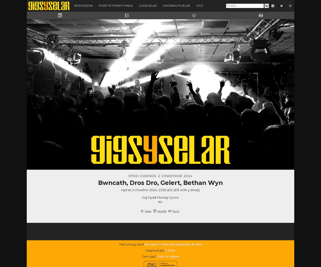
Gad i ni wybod (168, 256)
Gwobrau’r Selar (176, 5)
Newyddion (83, 5)
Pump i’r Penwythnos (116, 5)
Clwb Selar (148, 5)
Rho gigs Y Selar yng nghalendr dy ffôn (173, 244)
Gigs (199, 5)
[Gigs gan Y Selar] (49, 6)
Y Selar (170, 250)
